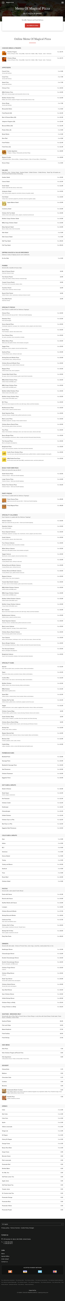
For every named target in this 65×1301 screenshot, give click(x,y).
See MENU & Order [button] (32, 25)
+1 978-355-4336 (8, 1242)
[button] (62, 2)
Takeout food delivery (29, 1284)
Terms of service (15, 1228)
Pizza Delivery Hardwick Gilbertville (55, 1280)
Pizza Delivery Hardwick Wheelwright (9, 1282)
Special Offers (5, 1256)
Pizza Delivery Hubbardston (34, 1282)
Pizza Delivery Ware (56, 1282)
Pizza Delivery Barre (20, 1280)
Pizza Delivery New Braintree (41, 1280)
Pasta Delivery (21, 1284)
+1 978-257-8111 (8, 1243)
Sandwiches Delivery (13, 1284)
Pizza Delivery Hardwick (22, 1282)
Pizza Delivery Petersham (46, 1282)
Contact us (4, 1261)
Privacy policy (5, 1228)
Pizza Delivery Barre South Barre (8, 1280)
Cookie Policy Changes (27, 1228)
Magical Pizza (10, 2)
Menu (3, 1253)
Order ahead (5, 1259)
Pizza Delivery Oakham (29, 1280)
